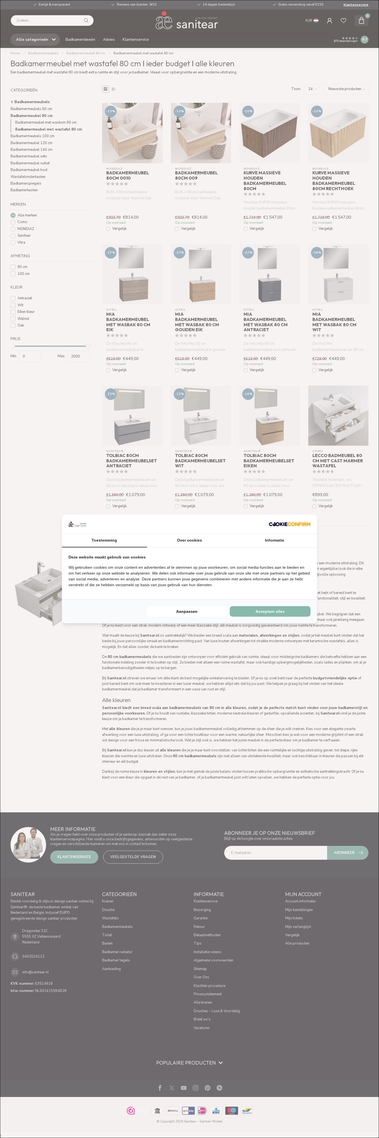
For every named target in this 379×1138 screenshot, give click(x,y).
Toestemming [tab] (104, 540)
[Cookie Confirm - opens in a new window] (289, 524)
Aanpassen (187, 611)
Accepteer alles (270, 611)
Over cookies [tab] (189, 540)
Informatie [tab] (274, 540)
